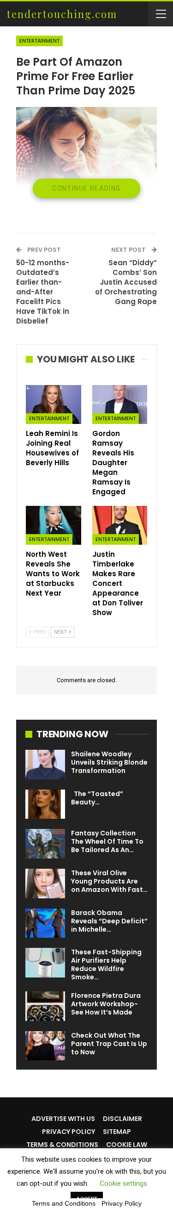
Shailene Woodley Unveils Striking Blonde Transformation (109, 762)
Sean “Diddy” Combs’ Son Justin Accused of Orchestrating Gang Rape (126, 282)
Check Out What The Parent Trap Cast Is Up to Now (109, 1044)
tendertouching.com (62, 14)
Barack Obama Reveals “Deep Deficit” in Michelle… (109, 921)
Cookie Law (126, 1144)
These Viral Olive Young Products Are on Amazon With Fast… (109, 881)
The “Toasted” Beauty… (97, 798)
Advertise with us (63, 1118)
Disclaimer (122, 1118)
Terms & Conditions (62, 1144)
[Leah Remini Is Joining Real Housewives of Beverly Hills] (53, 404)
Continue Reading (86, 188)
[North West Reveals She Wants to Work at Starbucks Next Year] (53, 525)
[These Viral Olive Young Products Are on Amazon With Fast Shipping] (45, 883)
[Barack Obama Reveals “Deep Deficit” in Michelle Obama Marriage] (45, 923)
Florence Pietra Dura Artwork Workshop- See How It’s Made (106, 1004)
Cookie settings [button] (123, 1183)
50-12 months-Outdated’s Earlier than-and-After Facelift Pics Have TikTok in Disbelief (42, 292)
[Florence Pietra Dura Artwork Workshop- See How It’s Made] (45, 1006)
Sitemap (117, 1131)
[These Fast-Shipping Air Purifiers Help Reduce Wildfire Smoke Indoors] (45, 962)
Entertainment (39, 40)
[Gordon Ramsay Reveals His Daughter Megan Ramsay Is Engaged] (120, 404)
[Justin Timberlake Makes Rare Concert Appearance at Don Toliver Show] (120, 525)
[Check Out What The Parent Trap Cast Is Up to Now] (45, 1046)
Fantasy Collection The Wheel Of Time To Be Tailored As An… (107, 841)
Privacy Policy (68, 1131)
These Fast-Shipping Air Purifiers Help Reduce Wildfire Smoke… (106, 964)
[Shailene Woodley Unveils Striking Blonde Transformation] (45, 764)
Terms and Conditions (63, 1203)
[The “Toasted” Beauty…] (45, 804)
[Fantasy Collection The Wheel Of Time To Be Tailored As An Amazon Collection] (45, 844)
